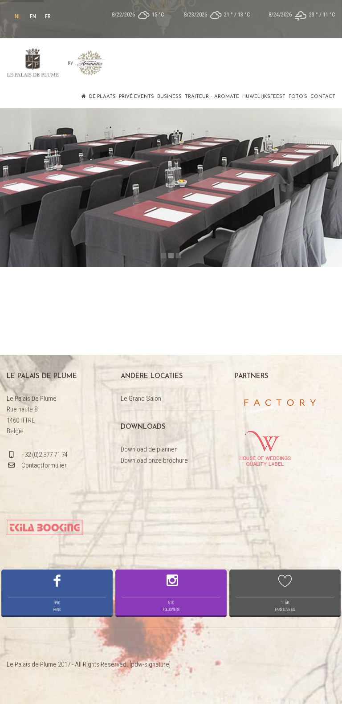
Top (321, 683)
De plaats (102, 96)
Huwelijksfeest (263, 96)
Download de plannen (149, 449)
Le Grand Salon (141, 399)
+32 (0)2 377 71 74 (44, 455)
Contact (322, 96)
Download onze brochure (154, 460)
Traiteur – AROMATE (212, 96)
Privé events (136, 96)
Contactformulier (44, 465)
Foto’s (298, 96)
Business (169, 96)
